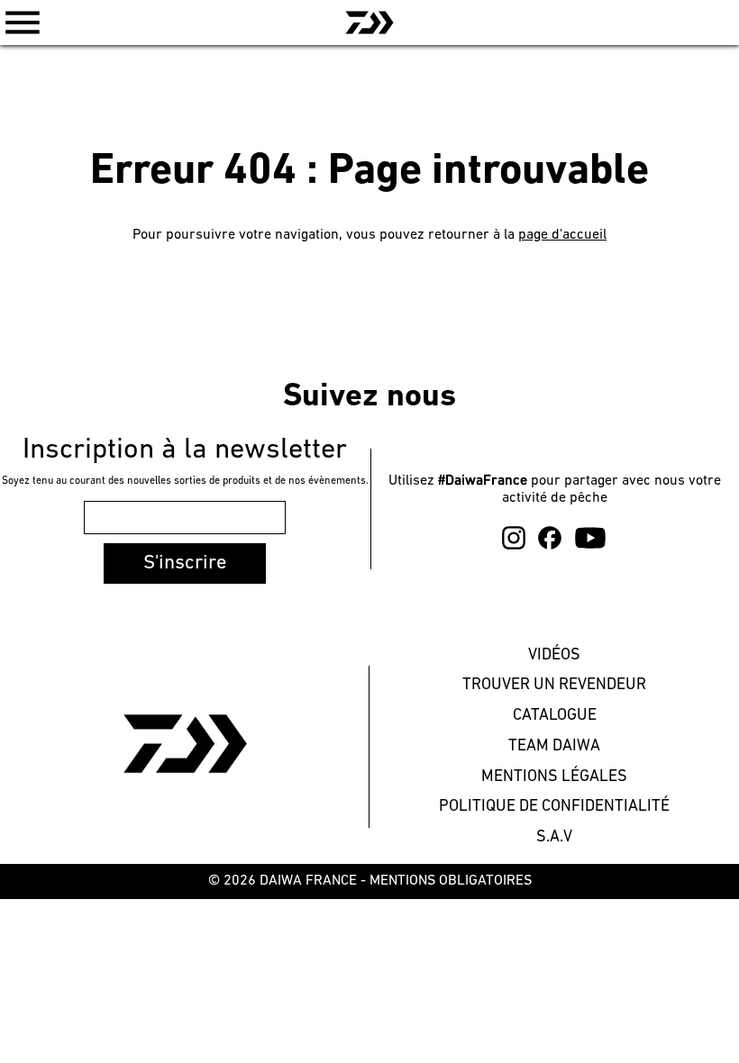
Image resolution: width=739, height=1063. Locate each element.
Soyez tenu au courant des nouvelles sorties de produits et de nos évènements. (185, 481)
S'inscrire (184, 563)
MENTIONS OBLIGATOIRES (451, 881)
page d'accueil (562, 235)
